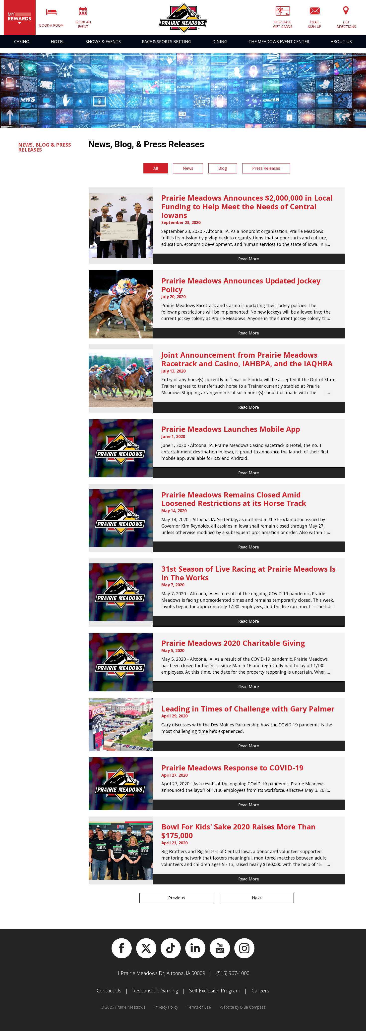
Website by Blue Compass (243, 1007)
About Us (341, 41)
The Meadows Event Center (278, 41)
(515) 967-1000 (232, 973)
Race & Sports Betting (166, 41)
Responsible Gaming (155, 990)
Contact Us (109, 990)
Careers (260, 990)
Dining (219, 41)
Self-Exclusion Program (215, 990)
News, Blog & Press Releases (44, 147)
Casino (21, 41)
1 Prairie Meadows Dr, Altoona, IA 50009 (161, 973)
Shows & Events (103, 41)
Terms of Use (199, 1007)
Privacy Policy (166, 1007)
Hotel (57, 41)
